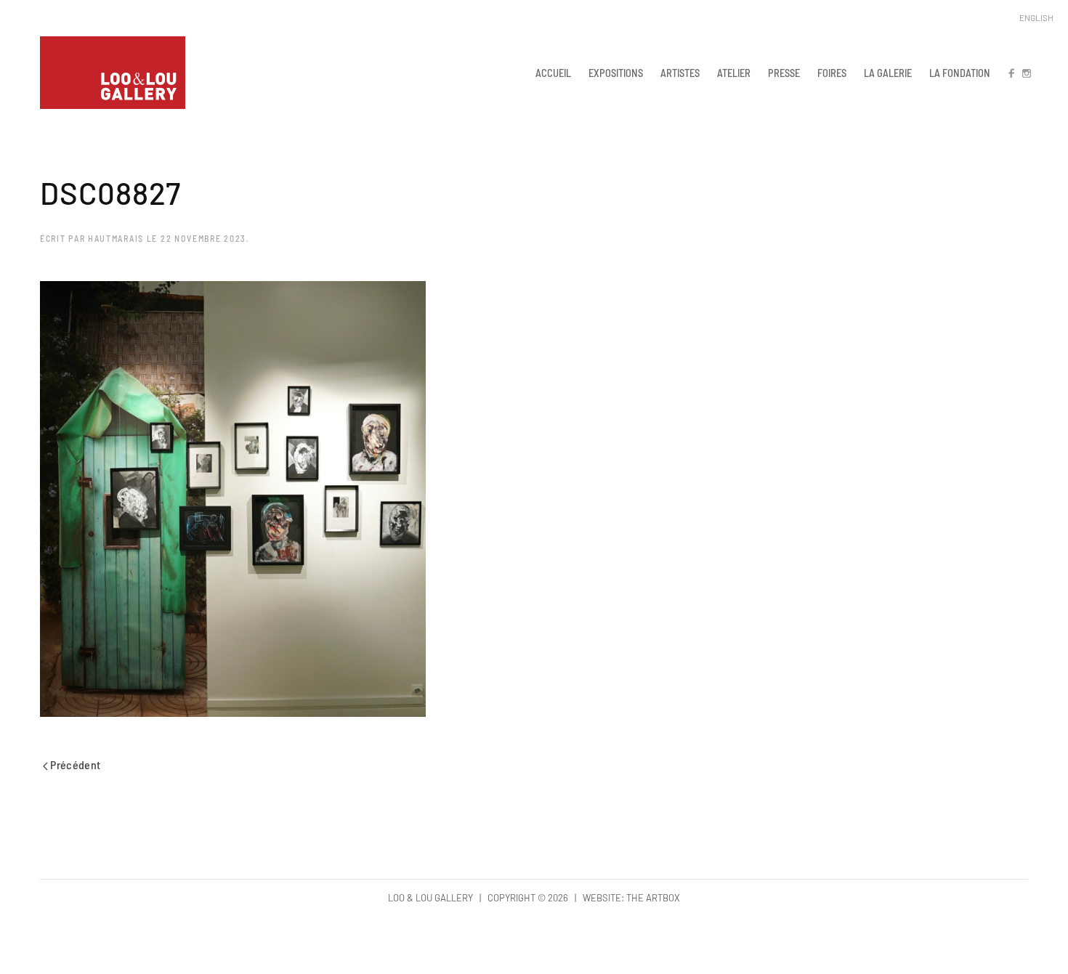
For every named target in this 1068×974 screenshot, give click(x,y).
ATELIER (734, 72)
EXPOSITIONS (615, 72)
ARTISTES (680, 72)
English (1036, 17)
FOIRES (831, 72)
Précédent (74, 764)
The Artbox (653, 898)
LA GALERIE (888, 72)
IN (1026, 72)
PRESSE (784, 72)
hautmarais (116, 238)
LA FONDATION (959, 72)
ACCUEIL (553, 72)
